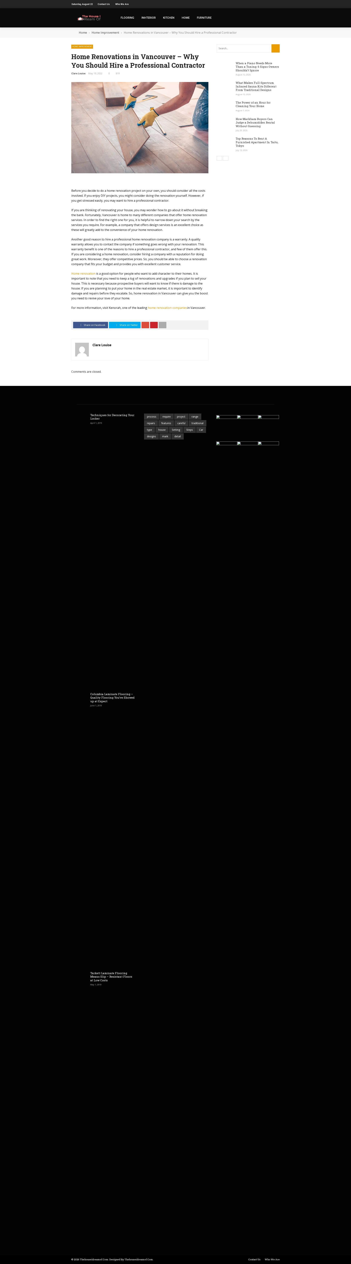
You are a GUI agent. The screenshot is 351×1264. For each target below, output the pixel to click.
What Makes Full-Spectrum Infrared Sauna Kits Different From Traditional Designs (256, 86)
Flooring (127, 17)
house (162, 429)
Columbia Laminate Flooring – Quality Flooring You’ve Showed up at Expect (112, 697)
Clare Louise (78, 73)
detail (177, 436)
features (166, 423)
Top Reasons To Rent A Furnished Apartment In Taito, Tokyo (257, 142)
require (167, 416)
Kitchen (168, 17)
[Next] (225, 158)
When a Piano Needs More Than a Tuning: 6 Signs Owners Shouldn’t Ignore (257, 66)
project (181, 416)
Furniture (204, 17)
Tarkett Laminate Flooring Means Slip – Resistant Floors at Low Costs (111, 976)
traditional (197, 423)
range (195, 416)
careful (181, 423)
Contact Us (104, 4)
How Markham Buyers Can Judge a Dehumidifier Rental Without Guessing (255, 122)
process (151, 416)
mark (165, 436)
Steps (189, 429)
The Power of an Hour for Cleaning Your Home (253, 104)
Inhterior (148, 17)
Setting (176, 429)
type (149, 429)
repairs (151, 423)
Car (201, 429)
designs (151, 436)
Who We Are (122, 4)
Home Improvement (82, 46)
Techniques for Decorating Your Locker (112, 416)
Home (186, 17)
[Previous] (219, 158)
